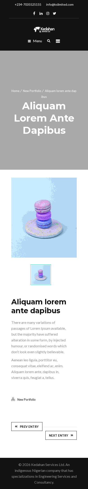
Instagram (48, 13)
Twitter (54, 13)
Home (15, 91)
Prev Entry (29, 426)
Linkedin (41, 13)
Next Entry (58, 435)
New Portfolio (32, 91)
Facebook (34, 13)
